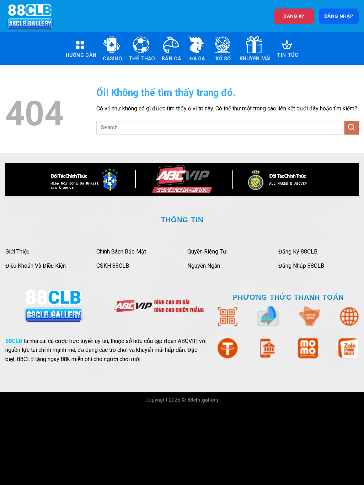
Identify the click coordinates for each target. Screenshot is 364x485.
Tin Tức (287, 55)
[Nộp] (351, 128)
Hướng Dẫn (81, 55)
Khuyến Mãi (255, 59)
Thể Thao (142, 59)
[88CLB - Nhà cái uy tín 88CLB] (34, 16)
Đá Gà (197, 59)
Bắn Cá (171, 59)
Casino (112, 59)
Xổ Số (223, 59)
